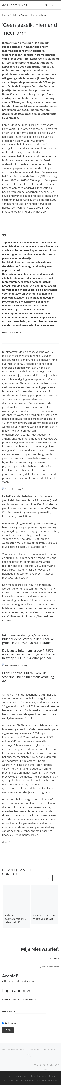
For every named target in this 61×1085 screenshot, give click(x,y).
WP (21, 1080)
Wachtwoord (8, 1011)
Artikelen (14, 15)
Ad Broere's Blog (20, 1076)
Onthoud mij (10, 1023)
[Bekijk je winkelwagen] (52, 5)
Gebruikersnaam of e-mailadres (19, 1000)
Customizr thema (49, 1080)
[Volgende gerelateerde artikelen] (55, 878)
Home (5, 15)
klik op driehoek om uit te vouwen (20, 981)
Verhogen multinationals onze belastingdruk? (15, 919)
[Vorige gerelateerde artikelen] (49, 878)
